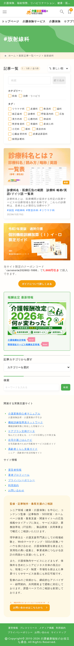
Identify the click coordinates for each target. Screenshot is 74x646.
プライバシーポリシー (21, 480)
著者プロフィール (19, 475)
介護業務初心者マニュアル (24, 413)
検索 (6, 380)
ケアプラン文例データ (21, 431)
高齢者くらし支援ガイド (23, 449)
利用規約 (13, 485)
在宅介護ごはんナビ (20, 440)
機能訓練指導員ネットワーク (25, 422)
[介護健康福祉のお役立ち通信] (37, 12)
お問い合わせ (16, 490)
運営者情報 (15, 469)
